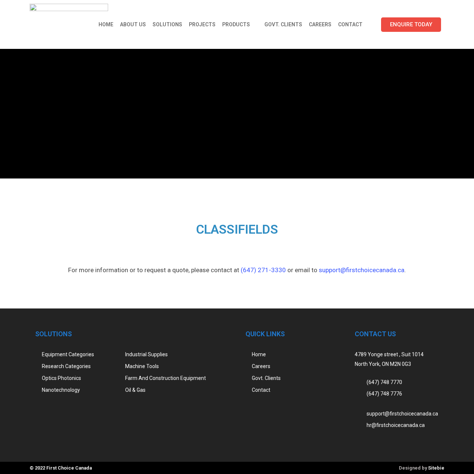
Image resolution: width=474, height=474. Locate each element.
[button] (411, 24)
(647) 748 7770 (384, 382)
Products (236, 24)
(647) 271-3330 (263, 270)
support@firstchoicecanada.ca (361, 270)
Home (106, 24)
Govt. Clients (283, 24)
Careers (320, 24)
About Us (133, 24)
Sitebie (436, 468)
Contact (350, 24)
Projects (202, 24)
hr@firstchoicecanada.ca (396, 425)
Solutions (167, 24)
